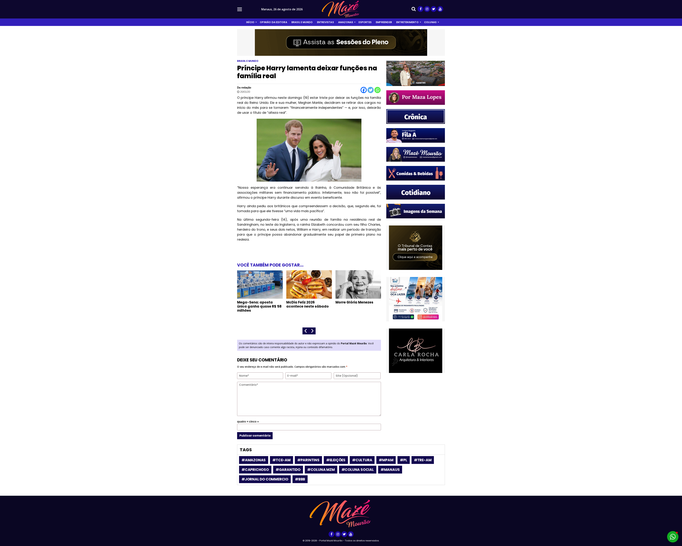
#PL (403, 460)
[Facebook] (364, 90)
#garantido (288, 469)
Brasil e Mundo (302, 22)
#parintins (308, 460)
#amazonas (254, 460)
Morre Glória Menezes (354, 302)
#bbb (300, 479)
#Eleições (335, 460)
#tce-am (281, 460)
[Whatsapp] (377, 90)
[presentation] (305, 330)
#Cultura (362, 460)
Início (250, 22)
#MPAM (386, 460)
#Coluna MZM (321, 469)
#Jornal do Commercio (265, 479)
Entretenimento (407, 22)
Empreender (384, 22)
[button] (672, 536)
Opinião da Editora (273, 22)
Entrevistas (325, 22)
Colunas (430, 22)
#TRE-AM (423, 460)
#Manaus (390, 469)
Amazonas (345, 22)
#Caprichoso (255, 469)
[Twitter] (370, 90)
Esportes (365, 22)
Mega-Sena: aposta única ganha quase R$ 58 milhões (259, 306)
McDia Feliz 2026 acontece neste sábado (307, 304)
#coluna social (358, 469)
